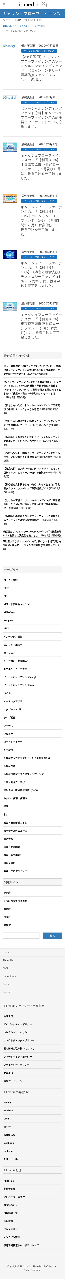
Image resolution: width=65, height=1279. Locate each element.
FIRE (6, 588)
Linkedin (8, 1151)
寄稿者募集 (9, 1188)
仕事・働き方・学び (14, 782)
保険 (6, 806)
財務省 (7, 925)
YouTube (8, 1110)
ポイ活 (7, 693)
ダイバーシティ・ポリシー (18, 1024)
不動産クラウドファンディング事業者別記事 (27, 758)
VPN (6, 628)
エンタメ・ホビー (13, 644)
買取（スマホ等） (13, 855)
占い (6, 814)
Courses (7, 992)
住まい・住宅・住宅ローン (18, 798)
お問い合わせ (11, 1205)
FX (5, 596)
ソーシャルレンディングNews (19, 685)
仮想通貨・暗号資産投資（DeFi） (21, 790)
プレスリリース (12, 1229)
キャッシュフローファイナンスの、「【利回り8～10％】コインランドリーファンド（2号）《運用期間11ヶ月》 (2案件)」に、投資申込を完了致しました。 (41, 220)
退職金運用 (9, 863)
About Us (8, 960)
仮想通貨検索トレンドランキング (21, 1245)
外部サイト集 (11, 1159)
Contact (7, 984)
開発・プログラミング (15, 871)
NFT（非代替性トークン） (18, 604)
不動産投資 (9, 766)
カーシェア (9, 652)
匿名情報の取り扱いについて (19, 1048)
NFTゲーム (9, 612)
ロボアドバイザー (13, 741)
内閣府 (7, 917)
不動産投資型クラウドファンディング (24, 774)
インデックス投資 (13, 636)
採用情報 (8, 1221)
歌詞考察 (8, 838)
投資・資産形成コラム (15, 822)
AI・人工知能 (11, 580)
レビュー (8, 733)
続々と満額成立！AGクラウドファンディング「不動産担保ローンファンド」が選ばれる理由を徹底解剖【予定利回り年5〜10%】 (32, 370)
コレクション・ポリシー (16, 1032)
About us (9, 1180)
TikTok (7, 1126)
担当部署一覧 (11, 1213)
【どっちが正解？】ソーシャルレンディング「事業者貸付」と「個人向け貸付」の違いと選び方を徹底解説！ (32, 504)
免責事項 (8, 1073)
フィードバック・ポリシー (18, 1056)
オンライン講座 (12, 1237)
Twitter (7, 1102)
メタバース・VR (12, 709)
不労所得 (8, 749)
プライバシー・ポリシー (16, 1064)
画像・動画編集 (12, 846)
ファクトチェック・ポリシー (19, 1040)
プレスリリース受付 (14, 1197)
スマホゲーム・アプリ (15, 669)
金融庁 (7, 892)
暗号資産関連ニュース (15, 830)
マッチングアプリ (13, 701)
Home (6, 952)
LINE (6, 1118)
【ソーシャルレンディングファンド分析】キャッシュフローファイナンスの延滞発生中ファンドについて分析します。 (41, 117)
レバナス (8, 725)
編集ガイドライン (13, 1081)
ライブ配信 (9, 717)
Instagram (9, 1135)
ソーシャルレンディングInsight (20, 677)
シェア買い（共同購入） (16, 661)
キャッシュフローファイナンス (39, 51)
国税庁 (7, 909)
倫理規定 (8, 1016)
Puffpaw (8, 620)
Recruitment (10, 976)
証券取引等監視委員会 (15, 901)
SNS (5, 968)
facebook (9, 1143)
